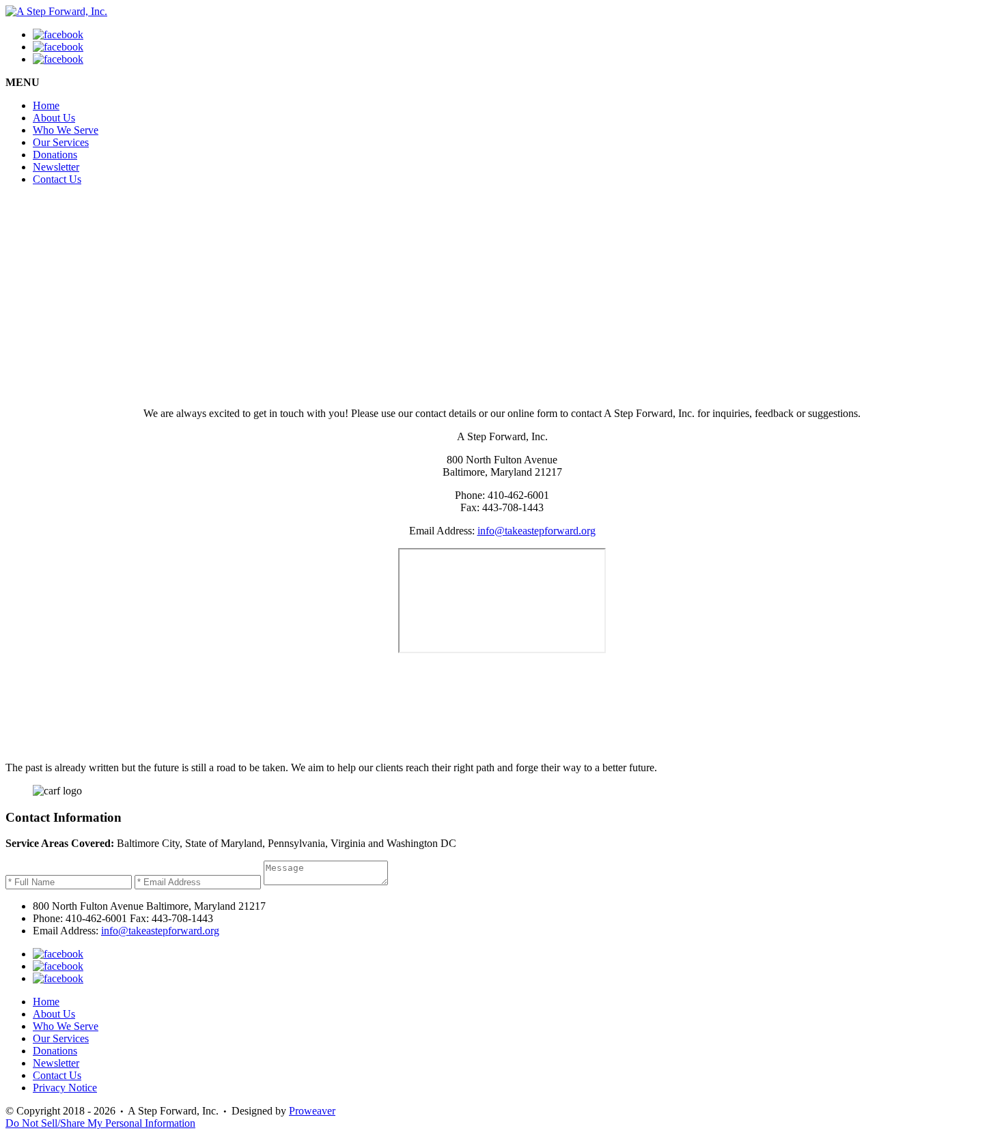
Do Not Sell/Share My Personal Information (100, 1123)
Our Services (61, 142)
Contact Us (57, 179)
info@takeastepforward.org (536, 530)
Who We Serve (65, 130)
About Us (54, 118)
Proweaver (312, 1111)
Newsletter (56, 167)
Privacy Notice (65, 1087)
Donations (55, 154)
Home (46, 105)
